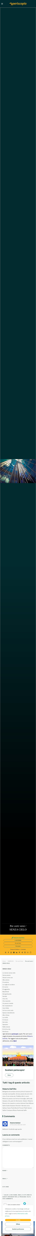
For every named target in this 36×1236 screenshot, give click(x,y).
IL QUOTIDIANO (18, 940)
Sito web (6, 1187)
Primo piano (18, 946)
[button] (2, 4)
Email (5, 1178)
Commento (6, 1145)
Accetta (18, 1220)
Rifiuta (18, 1224)
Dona (9, 1075)
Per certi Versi (18, 943)
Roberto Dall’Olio (19, 938)
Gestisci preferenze (18, 1229)
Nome (5, 1170)
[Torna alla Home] (18, 4)
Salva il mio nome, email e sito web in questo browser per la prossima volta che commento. (17, 1197)
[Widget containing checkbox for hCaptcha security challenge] (15, 1204)
